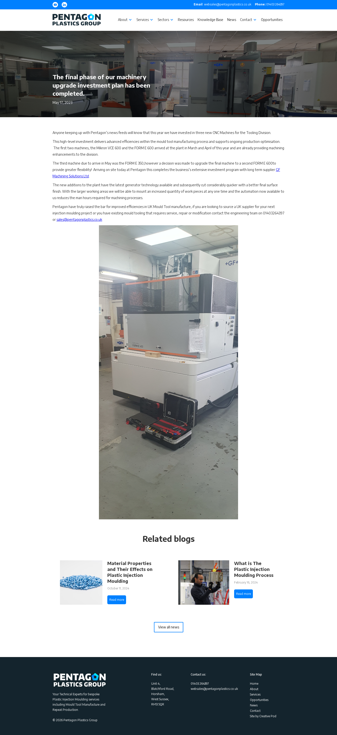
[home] (77, 20)
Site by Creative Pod (263, 716)
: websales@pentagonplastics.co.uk (222, 4)
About (254, 689)
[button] (125, 19)
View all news (168, 627)
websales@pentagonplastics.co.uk (214, 689)
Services (255, 694)
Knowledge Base (210, 20)
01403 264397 (269, 4)
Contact (255, 711)
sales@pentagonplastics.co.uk (79, 219)
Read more (116, 600)
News (231, 20)
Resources (186, 20)
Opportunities (271, 20)
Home (254, 683)
